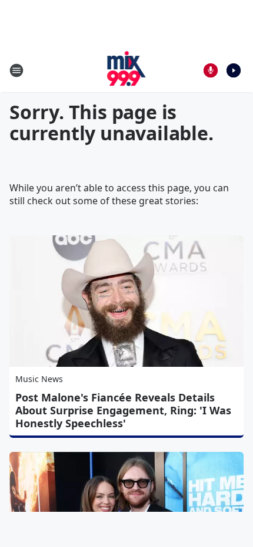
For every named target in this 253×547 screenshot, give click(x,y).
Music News (39, 378)
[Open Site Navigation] (16, 70)
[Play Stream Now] (234, 70)
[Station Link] (127, 70)
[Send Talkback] (211, 70)
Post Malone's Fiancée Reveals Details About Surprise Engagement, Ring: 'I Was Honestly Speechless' (123, 410)
